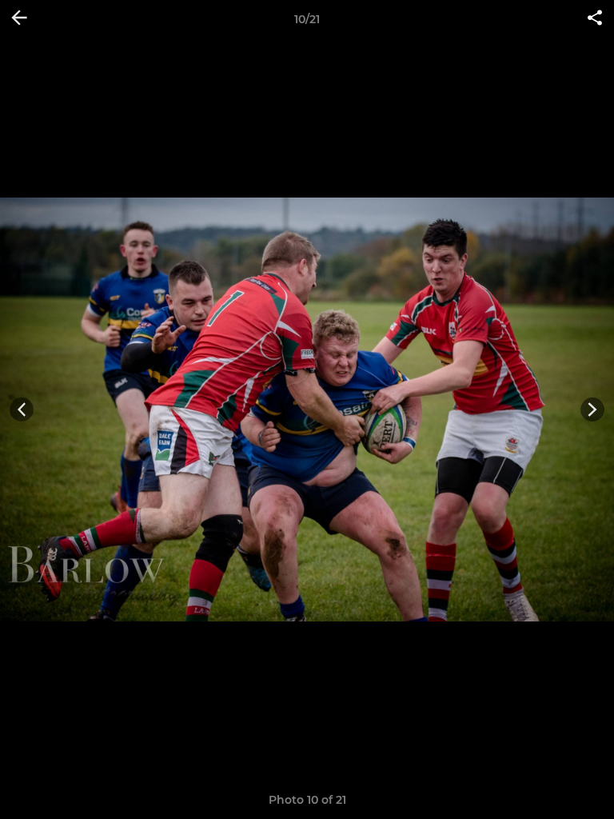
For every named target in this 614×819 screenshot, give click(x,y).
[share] (594, 19)
